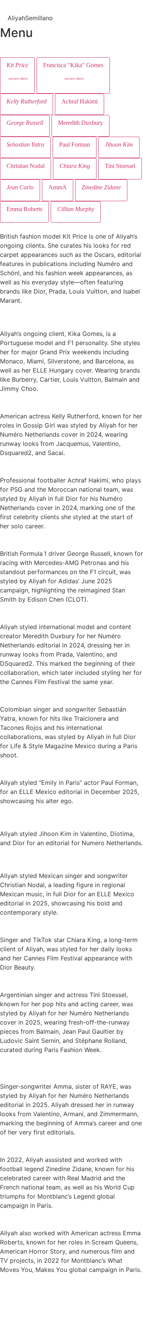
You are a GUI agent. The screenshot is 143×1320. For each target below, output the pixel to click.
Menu (16, 32)
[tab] (17, 75)
